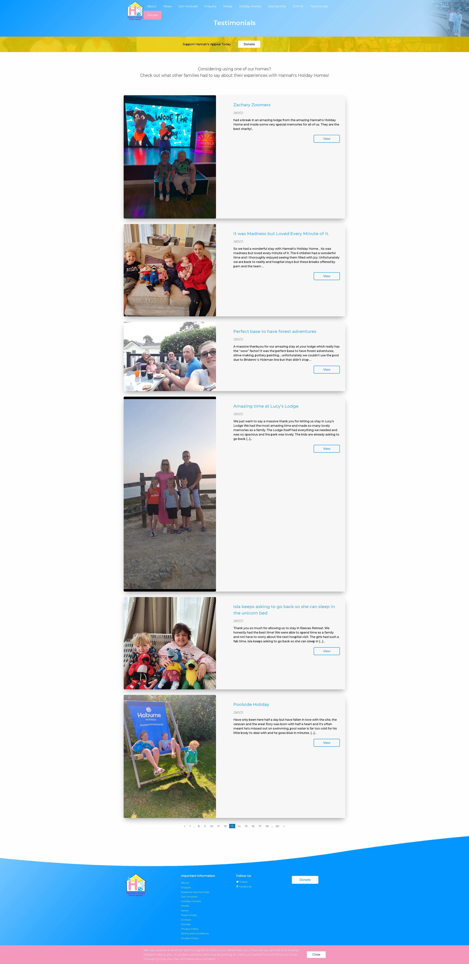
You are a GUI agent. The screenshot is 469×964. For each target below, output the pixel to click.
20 (277, 826)
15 (246, 826)
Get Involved (187, 6)
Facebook (245, 886)
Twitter (243, 881)
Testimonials (319, 6)
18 (267, 826)
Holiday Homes (250, 6)
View (326, 139)
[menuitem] (152, 6)
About (151, 6)
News (167, 6)
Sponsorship (277, 6)
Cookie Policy (190, 938)
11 (218, 826)
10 (211, 826)
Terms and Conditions (195, 933)
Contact (186, 919)
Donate (152, 15)
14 (239, 826)
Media (227, 6)
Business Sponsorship (195, 891)
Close (316, 954)
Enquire (210, 6)
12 (225, 826)
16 (253, 826)
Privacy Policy (189, 928)
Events (298, 6)
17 (260, 826)
